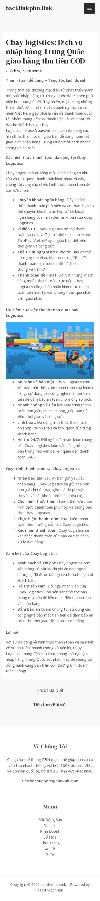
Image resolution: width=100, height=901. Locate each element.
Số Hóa (50, 837)
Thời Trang (50, 842)
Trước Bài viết (49, 690)
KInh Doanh (50, 831)
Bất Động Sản (50, 819)
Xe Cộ (50, 848)
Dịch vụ (15, 70)
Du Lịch (50, 825)
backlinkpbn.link (28, 8)
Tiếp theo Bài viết (50, 704)
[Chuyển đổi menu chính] (89, 8)
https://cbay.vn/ (37, 130)
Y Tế (50, 854)
